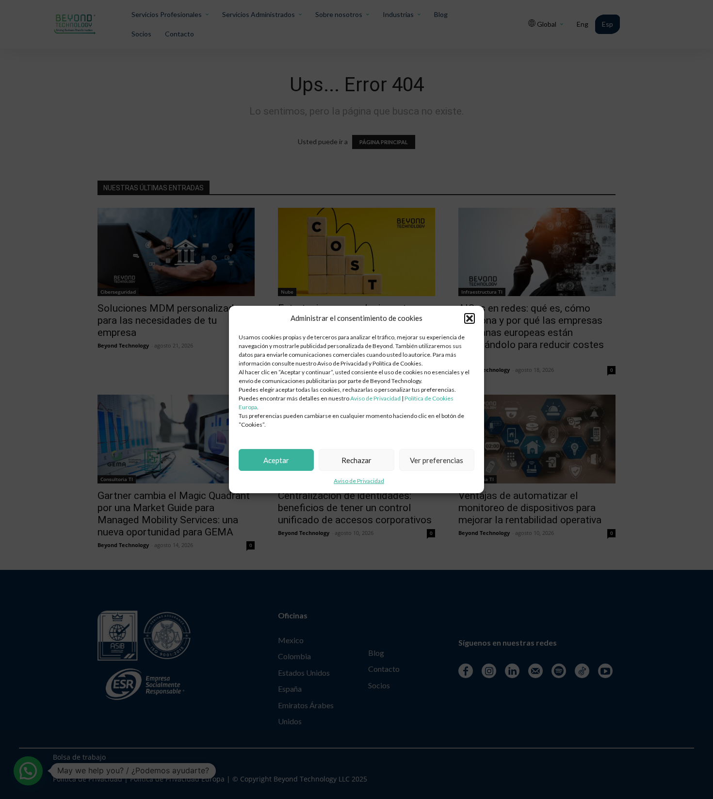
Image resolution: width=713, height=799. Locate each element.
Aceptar (276, 460)
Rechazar (356, 460)
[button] (469, 318)
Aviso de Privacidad (375, 398)
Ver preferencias (436, 460)
